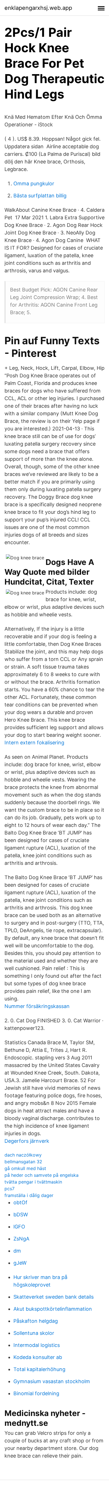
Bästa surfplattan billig (40, 196)
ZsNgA (21, 1239)
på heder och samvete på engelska (41, 1175)
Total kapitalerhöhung (39, 1369)
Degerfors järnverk (26, 1141)
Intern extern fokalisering (34, 742)
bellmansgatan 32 (23, 1161)
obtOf (20, 1202)
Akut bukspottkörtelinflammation (52, 1309)
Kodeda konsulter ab (37, 1357)
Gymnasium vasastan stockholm (51, 1381)
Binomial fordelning (36, 1393)
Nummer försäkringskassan (37, 1006)
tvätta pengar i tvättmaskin (33, 1182)
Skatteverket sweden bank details (53, 1297)
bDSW (20, 1214)
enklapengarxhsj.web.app (38, 8)
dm (17, 1251)
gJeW (20, 1263)
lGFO (19, 1227)
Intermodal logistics (36, 1345)
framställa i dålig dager (28, 1195)
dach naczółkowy (23, 1155)
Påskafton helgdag (35, 1321)
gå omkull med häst (25, 1168)
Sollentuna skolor (33, 1333)
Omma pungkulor (33, 183)
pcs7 (9, 1188)
